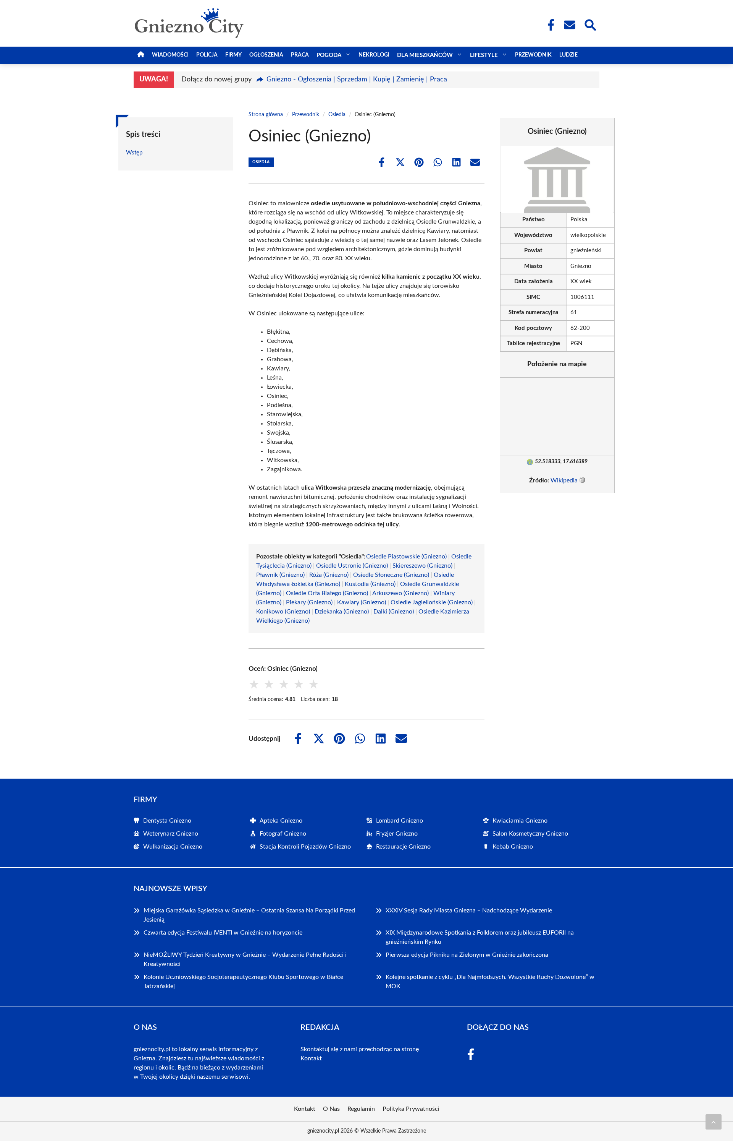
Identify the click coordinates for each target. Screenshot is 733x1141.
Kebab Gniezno (512, 847)
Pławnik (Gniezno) (280, 575)
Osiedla (337, 114)
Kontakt (311, 1058)
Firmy (233, 55)
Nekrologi (373, 55)
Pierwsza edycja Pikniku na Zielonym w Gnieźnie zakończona (467, 955)
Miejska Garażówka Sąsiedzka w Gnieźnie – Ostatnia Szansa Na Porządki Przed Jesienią (249, 915)
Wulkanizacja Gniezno (172, 847)
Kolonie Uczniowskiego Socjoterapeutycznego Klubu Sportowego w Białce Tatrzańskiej (243, 981)
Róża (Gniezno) (329, 575)
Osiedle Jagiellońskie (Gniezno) (432, 602)
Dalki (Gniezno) (393, 612)
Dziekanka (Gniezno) (342, 612)
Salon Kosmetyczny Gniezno (530, 834)
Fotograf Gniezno (283, 834)
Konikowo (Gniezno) (283, 612)
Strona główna (266, 114)
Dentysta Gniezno (167, 821)
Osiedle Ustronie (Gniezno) (352, 566)
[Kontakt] (569, 24)
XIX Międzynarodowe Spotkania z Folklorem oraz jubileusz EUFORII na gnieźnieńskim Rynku (480, 937)
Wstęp (134, 153)
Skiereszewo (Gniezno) (422, 566)
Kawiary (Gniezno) (361, 602)
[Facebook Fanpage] (548, 24)
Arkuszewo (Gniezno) (400, 593)
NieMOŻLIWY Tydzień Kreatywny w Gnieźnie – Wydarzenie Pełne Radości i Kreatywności (245, 959)
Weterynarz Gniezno (170, 834)
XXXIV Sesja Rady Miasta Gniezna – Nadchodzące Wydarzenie (469, 910)
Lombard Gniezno (399, 821)
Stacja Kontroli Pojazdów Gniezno (305, 847)
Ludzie (568, 55)
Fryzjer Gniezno (397, 834)
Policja (207, 55)
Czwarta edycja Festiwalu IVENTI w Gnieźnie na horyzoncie (223, 933)
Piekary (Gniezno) (309, 602)
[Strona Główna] (141, 55)
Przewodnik (533, 55)
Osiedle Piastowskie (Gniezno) (406, 556)
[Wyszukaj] (589, 24)
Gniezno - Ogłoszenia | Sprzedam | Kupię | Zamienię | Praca (356, 79)
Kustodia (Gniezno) (370, 584)
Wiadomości (170, 55)
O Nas (331, 1109)
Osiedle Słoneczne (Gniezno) (391, 575)
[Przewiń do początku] (714, 1122)
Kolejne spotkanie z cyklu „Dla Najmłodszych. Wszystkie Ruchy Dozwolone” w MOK (490, 981)
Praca (300, 55)
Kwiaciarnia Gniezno (519, 821)
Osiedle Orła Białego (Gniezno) (327, 593)
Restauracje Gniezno (403, 847)
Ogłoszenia (266, 55)
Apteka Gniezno (281, 821)
